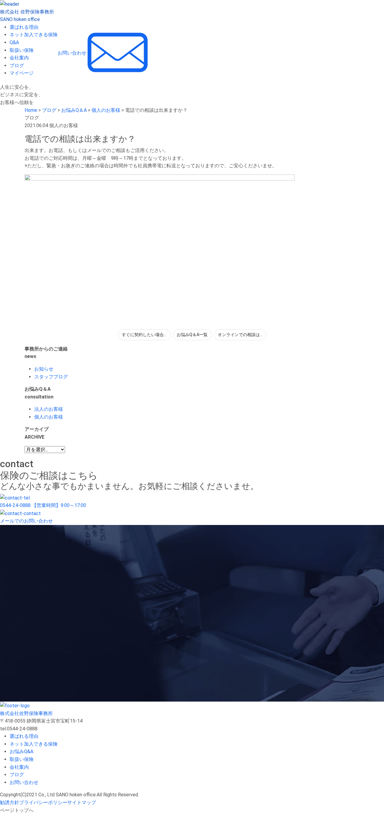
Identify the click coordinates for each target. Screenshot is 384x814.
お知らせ (43, 369)
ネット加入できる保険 (34, 34)
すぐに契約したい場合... (144, 334)
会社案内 (19, 58)
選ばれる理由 (24, 27)
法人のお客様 (48, 409)
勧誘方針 (9, 802)
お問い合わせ (24, 782)
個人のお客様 (48, 417)
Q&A (14, 42)
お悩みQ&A (21, 751)
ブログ (17, 65)
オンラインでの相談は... (240, 334)
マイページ (22, 73)
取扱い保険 (22, 50)
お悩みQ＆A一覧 (192, 334)
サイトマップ (81, 802)
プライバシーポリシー (43, 802)
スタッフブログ (51, 377)
